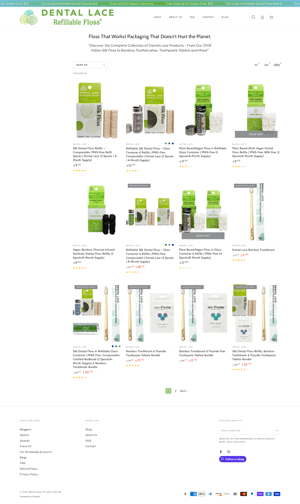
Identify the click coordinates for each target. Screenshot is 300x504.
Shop (88, 429)
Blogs (23, 457)
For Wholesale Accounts (36, 452)
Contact (90, 446)
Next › (184, 391)
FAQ (23, 463)
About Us (91, 435)
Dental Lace (35, 491)
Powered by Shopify (30, 496)
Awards (25, 440)
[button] (253, 17)
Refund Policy (29, 468)
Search (24, 435)
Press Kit (25, 446)
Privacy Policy (29, 474)
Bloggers (26, 429)
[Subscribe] (278, 430)
